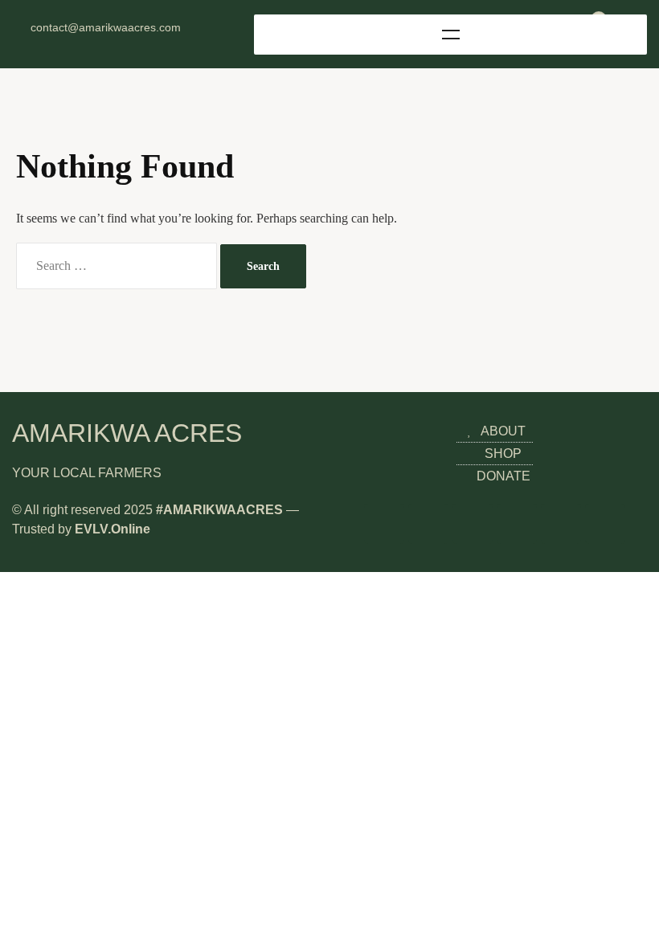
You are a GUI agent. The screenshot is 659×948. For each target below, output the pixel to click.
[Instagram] (18, 42)
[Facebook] (68, 42)
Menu (450, 34)
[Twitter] (43, 42)
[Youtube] (118, 42)
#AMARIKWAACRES (219, 510)
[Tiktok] (143, 42)
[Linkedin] (93, 42)
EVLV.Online (112, 529)
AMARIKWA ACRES (127, 433)
